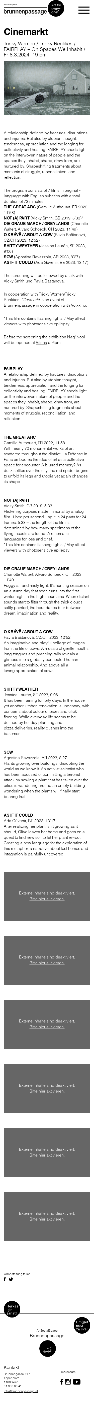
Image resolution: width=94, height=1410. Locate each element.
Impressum (67, 1372)
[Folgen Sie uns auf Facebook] (61, 1382)
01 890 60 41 (13, 1386)
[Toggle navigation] (84, 10)
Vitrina (41, 342)
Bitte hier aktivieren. (47, 899)
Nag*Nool (76, 336)
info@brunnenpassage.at (21, 1391)
